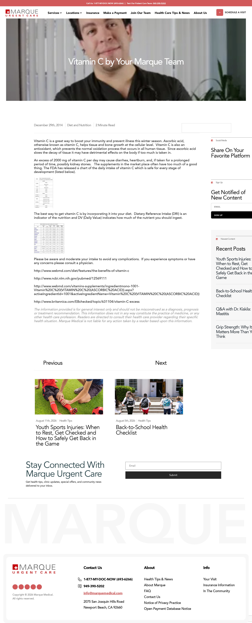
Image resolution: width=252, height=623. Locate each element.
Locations (72, 13)
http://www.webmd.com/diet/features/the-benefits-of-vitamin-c (81, 271)
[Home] (22, 13)
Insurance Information (219, 585)
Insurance (92, 13)
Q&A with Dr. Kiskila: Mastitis (233, 311)
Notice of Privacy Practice (162, 603)
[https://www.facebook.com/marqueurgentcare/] (27, 586)
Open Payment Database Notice (167, 609)
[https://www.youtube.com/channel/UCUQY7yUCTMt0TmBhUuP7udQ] (21, 586)
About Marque (154, 585)
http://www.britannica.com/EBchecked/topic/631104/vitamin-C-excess (86, 301)
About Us (200, 13)
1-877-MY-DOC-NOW (103, 3)
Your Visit (210, 579)
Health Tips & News (158, 579)
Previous (53, 363)
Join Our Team (141, 13)
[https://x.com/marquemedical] (15, 586)
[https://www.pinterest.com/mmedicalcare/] (33, 586)
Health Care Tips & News (172, 13)
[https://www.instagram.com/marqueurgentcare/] (39, 586)
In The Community (216, 591)
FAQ (147, 591)
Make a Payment (115, 13)
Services (53, 13)
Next (161, 363)
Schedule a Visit (235, 12)
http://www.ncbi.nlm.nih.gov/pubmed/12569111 (70, 278)
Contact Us (152, 597)
